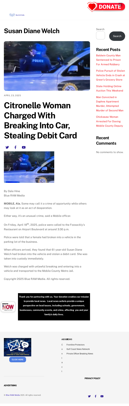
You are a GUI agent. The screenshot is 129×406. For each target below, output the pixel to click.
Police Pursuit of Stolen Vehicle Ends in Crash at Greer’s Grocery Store (110, 75)
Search (100, 29)
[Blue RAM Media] (17, 15)
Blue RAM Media (13, 395)
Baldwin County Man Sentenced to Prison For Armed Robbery (108, 60)
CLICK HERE (17, 359)
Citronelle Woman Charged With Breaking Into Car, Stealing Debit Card (40, 120)
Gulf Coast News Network (78, 349)
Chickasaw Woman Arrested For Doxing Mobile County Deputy (109, 121)
